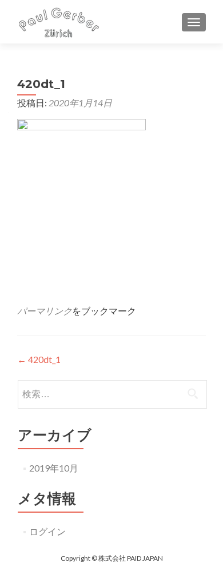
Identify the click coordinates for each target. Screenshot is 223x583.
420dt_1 (39, 359)
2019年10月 (53, 467)
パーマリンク (44, 310)
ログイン (47, 531)
